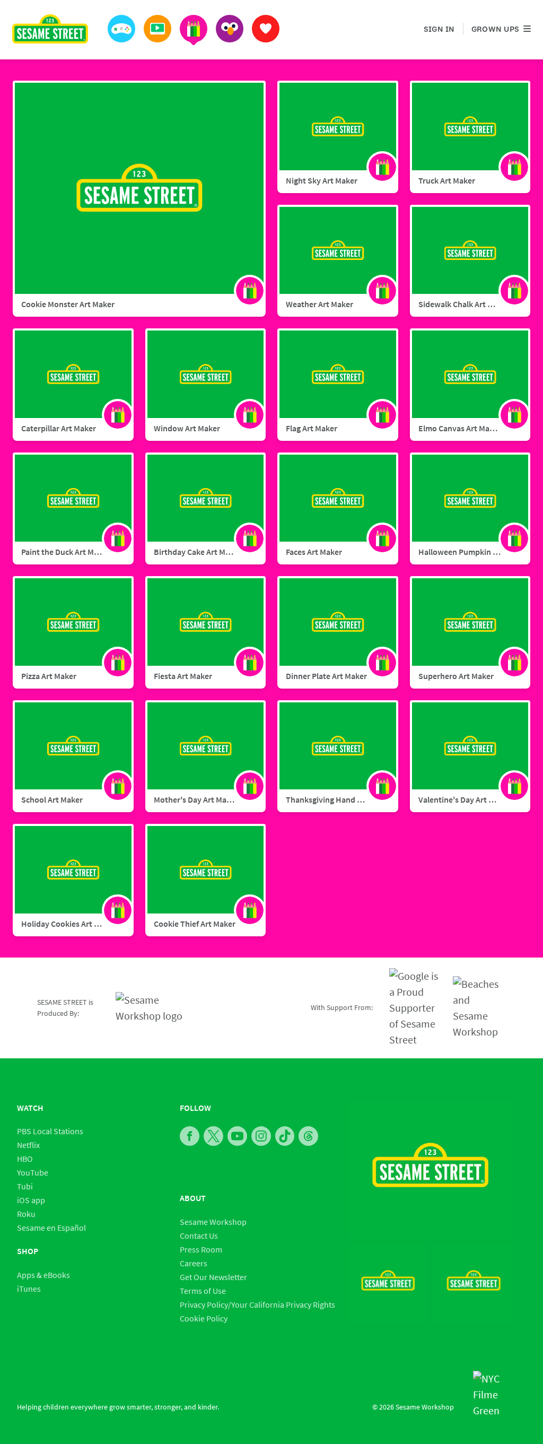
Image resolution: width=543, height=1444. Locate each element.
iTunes (29, 1288)
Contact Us (199, 1235)
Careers (193, 1263)
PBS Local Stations (50, 1131)
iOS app (31, 1200)
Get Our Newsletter (213, 1277)
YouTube (32, 1172)
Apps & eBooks (43, 1274)
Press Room (201, 1249)
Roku (26, 1213)
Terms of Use (203, 1290)
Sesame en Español (51, 1227)
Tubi (25, 1186)
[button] (121, 28)
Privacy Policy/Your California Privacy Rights (257, 1304)
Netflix (28, 1144)
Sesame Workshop (213, 1221)
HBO (25, 1158)
